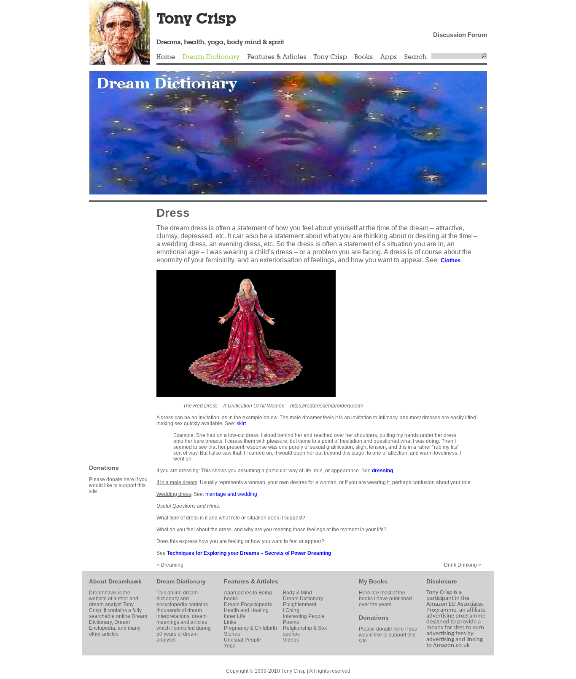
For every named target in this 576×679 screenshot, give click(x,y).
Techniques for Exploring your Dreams (213, 553)
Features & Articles (276, 57)
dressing (382, 471)
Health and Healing (246, 610)
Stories (232, 634)
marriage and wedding (231, 494)
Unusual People (242, 640)
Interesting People (304, 616)
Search (415, 57)
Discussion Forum (460, 34)
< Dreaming (169, 565)
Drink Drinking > (462, 565)
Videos (291, 640)
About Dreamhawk (115, 581)
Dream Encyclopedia (248, 604)
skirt (241, 423)
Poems (291, 622)
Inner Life (234, 616)
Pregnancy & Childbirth (250, 628)
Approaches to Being (248, 593)
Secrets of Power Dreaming (298, 553)
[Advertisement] (114, 332)
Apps (388, 57)
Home (165, 57)
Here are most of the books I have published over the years (385, 598)
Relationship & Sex (305, 628)
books (231, 599)
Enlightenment (299, 604)
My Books (373, 581)
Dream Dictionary (211, 57)
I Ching (291, 610)
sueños (291, 634)
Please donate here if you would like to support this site (118, 485)
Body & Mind (297, 593)
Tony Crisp (330, 57)
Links (230, 622)
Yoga (230, 646)
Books (363, 57)
